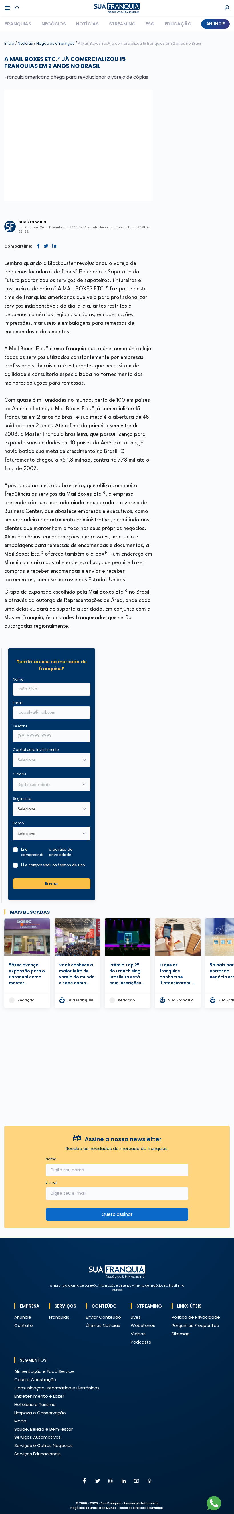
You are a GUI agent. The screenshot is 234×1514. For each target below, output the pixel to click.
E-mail (51, 1182)
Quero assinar (117, 1214)
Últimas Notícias (103, 1325)
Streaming (122, 24)
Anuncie (215, 24)
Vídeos (138, 1334)
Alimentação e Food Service (44, 1371)
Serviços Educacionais (37, 1454)
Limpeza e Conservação (40, 1413)
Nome (18, 679)
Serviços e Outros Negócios (43, 1445)
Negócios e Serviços (55, 43)
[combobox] (48, 785)
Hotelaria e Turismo (35, 1404)
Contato (23, 1325)
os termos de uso (68, 865)
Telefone (20, 726)
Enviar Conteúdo (103, 1317)
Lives (136, 1317)
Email (18, 702)
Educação (178, 24)
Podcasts (141, 1342)
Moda (20, 1421)
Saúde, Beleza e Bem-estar (43, 1429)
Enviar (51, 883)
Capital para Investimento (36, 749)
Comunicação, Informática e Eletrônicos (57, 1388)
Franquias (18, 24)
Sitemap (181, 1334)
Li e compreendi (46, 852)
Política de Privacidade (196, 1317)
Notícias (87, 24)
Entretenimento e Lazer (39, 1396)
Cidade (19, 774)
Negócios (53, 24)
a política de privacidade (60, 852)
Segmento (22, 798)
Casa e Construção (35, 1380)
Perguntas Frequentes (195, 1325)
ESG (150, 24)
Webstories (143, 1325)
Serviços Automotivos (37, 1437)
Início (9, 43)
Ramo (18, 823)
